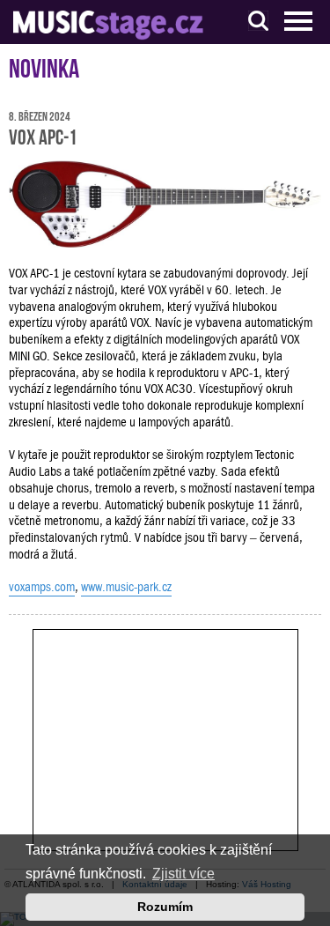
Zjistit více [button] (183, 873)
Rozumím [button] (165, 907)
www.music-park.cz (126, 587)
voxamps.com (42, 587)
